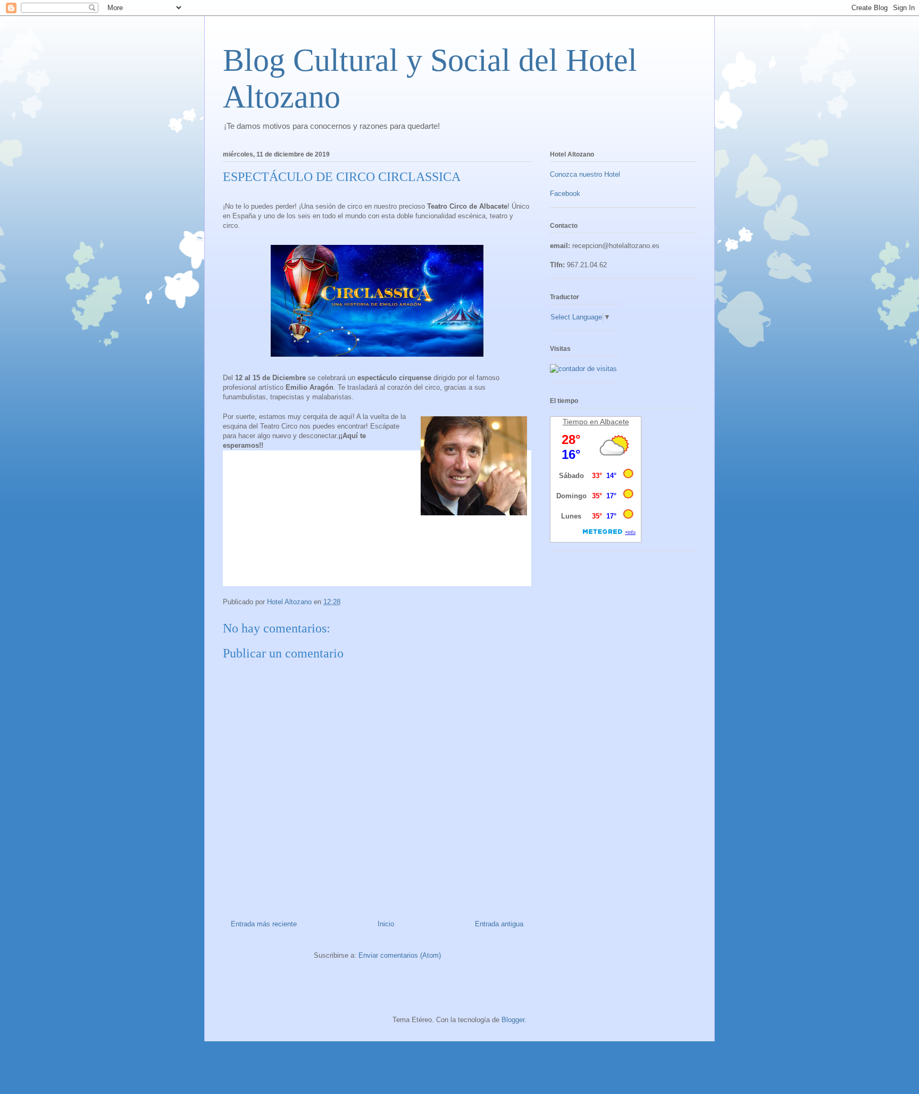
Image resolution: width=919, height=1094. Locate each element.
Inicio (386, 924)
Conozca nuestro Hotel (585, 174)
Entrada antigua (499, 924)
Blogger (513, 1020)
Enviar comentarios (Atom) (399, 955)
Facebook (565, 194)
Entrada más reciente (264, 924)
